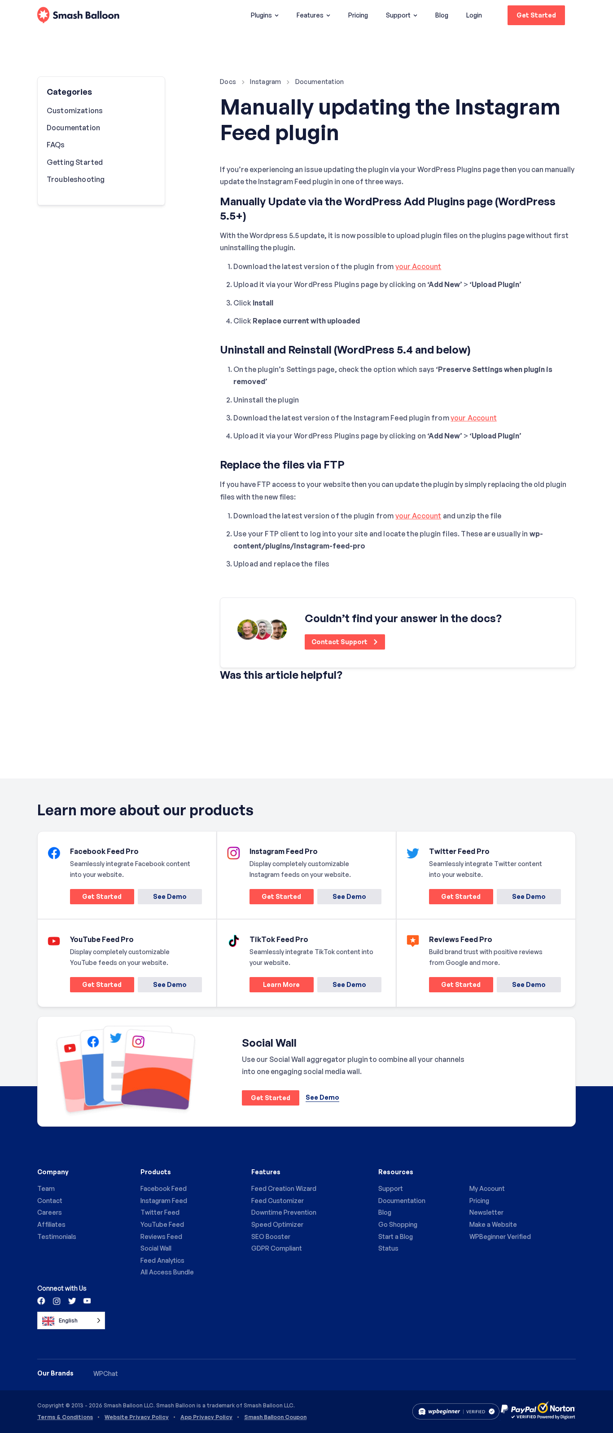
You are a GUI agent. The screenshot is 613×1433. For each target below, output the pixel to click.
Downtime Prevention (283, 1212)
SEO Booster (270, 1236)
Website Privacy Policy (137, 1417)
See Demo (170, 896)
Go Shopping (397, 1224)
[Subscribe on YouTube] (86, 1300)
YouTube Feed (162, 1224)
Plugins (261, 15)
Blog (441, 15)
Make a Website (493, 1224)
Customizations (75, 110)
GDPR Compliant (276, 1248)
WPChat (105, 1373)
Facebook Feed (163, 1188)
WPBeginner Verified (500, 1236)
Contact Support (340, 642)
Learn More (275, 986)
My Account (487, 1188)
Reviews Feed (161, 1236)
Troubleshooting (76, 179)
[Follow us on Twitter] (71, 1300)
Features (310, 15)
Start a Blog (395, 1236)
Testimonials (56, 1236)
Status (388, 1248)
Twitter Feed (160, 1212)
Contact (49, 1200)
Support (398, 15)
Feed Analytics (162, 1260)
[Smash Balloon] (78, 15)
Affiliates (51, 1224)
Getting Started (75, 162)
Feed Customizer (277, 1200)
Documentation (319, 81)
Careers (49, 1212)
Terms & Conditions (65, 1417)
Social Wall (155, 1248)
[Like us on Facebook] (41, 1300)
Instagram (265, 81)
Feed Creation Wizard (283, 1188)
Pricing (358, 15)
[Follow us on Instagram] (56, 1300)
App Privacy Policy (206, 1417)
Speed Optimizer (277, 1224)
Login (474, 15)
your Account (418, 266)
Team (46, 1188)
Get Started (536, 15)
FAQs (56, 144)
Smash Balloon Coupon (275, 1417)
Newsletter (486, 1212)
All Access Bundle (167, 1272)
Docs (228, 81)
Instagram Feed (163, 1200)
